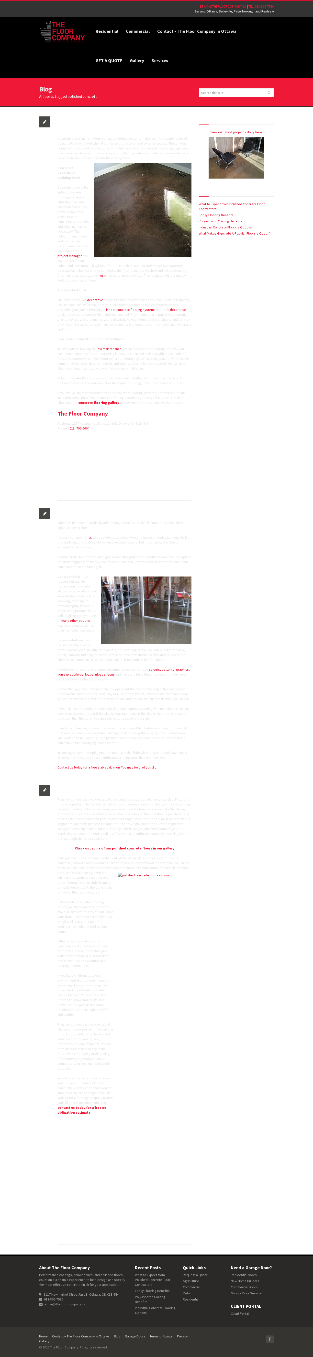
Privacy (182, 1336)
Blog (117, 1336)
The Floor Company (82, 413)
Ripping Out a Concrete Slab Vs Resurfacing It (110, 511)
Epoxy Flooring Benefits (216, 215)
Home (43, 1336)
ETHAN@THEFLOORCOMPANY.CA (223, 6)
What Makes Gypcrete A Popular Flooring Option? (235, 233)
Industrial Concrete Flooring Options (225, 227)
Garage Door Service (246, 1293)
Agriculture (191, 1281)
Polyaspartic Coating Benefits (220, 221)
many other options (75, 620)
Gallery (44, 1341)
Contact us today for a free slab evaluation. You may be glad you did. (107, 767)
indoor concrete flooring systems (131, 309)
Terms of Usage (161, 1336)
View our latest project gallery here (236, 132)
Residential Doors (244, 1275)
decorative (95, 300)
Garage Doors (135, 1336)
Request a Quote (195, 1275)
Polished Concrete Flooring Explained (101, 788)
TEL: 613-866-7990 (261, 6)
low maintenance (109, 349)
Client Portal (240, 1313)
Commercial (191, 1287)
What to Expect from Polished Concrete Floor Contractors (152, 1280)
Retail (187, 1293)
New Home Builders (245, 1281)
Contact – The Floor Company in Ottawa (81, 1336)
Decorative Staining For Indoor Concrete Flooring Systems (115, 123)
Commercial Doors (244, 1287)
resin (102, 275)
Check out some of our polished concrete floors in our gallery (124, 848)
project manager (69, 256)
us (91, 537)
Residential (191, 1299)
